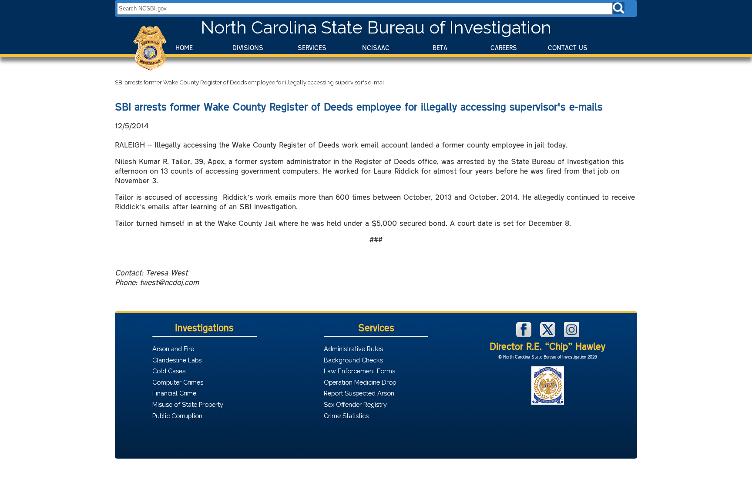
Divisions (247, 47)
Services (312, 47)
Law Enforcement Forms (359, 371)
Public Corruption (177, 415)
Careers (503, 47)
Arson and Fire (173, 348)
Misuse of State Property (187, 404)
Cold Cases (168, 371)
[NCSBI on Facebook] (525, 335)
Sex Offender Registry (355, 404)
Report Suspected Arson (359, 393)
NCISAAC (375, 47)
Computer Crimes (177, 382)
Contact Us (568, 47)
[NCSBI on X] (548, 335)
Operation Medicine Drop (360, 382)
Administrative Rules (353, 348)
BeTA (440, 47)
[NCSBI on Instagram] (571, 335)
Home (184, 47)
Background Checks (353, 360)
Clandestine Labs (176, 360)
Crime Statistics (346, 415)
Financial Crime (174, 393)
